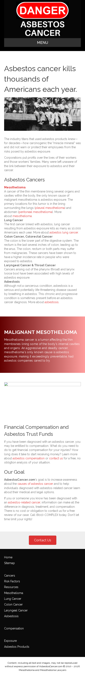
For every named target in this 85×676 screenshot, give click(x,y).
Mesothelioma (15, 187)
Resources (11, 587)
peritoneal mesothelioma (35, 212)
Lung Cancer (12, 598)
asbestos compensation (29, 458)
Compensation (14, 628)
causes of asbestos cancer (35, 483)
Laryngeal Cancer (16, 610)
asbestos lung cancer (64, 232)
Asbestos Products (16, 646)
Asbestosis (11, 616)
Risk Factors (12, 581)
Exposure (10, 640)
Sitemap (9, 563)
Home (8, 557)
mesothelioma (22, 216)
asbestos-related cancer (24, 502)
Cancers (9, 575)
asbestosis (52, 302)
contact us (56, 458)
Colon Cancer (13, 604)
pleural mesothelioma (50, 207)
